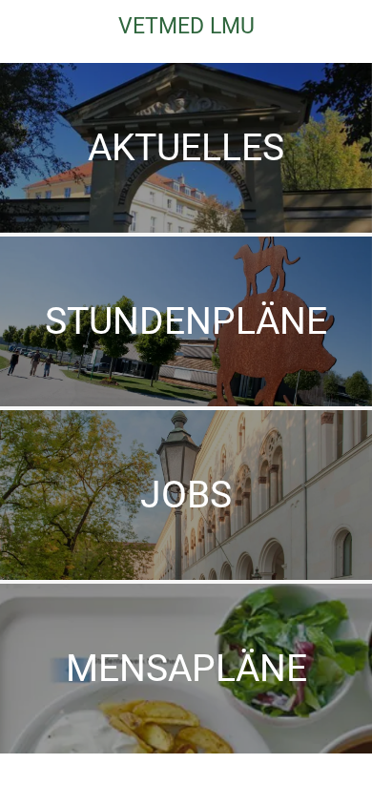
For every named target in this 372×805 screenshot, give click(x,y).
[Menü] (27, 27)
